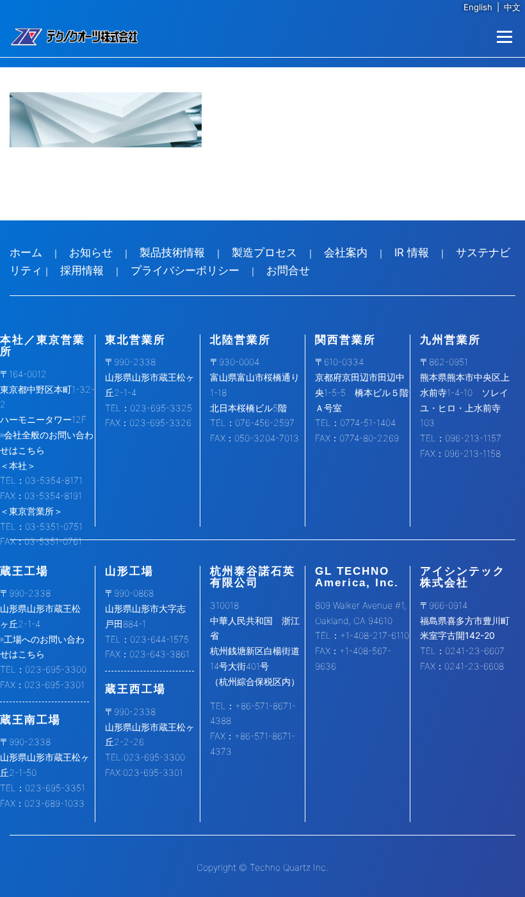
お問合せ (288, 270)
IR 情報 (411, 252)
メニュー (504, 36)
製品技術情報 (172, 252)
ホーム (26, 252)
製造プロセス (264, 252)
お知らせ (91, 252)
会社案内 (346, 252)
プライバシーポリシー (185, 270)
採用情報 (82, 270)
